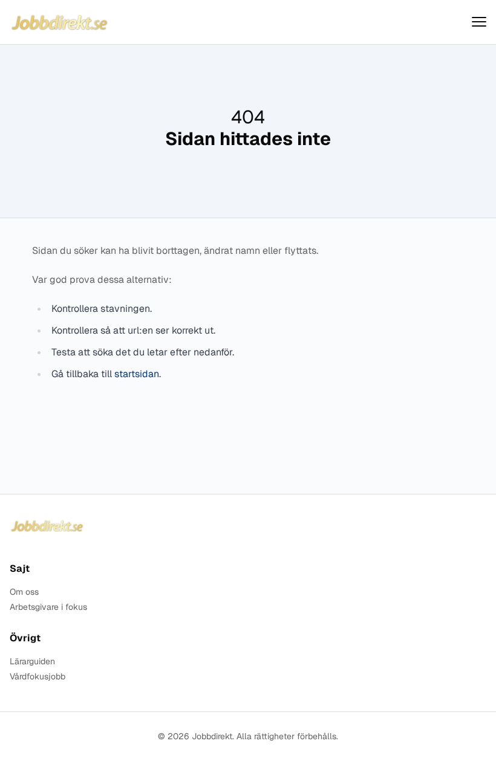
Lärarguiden (32, 661)
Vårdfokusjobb (37, 677)
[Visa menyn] (479, 22)
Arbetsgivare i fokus (48, 607)
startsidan (136, 374)
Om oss (24, 592)
